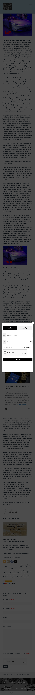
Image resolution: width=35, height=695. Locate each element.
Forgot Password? (27, 347)
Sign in (17, 359)
